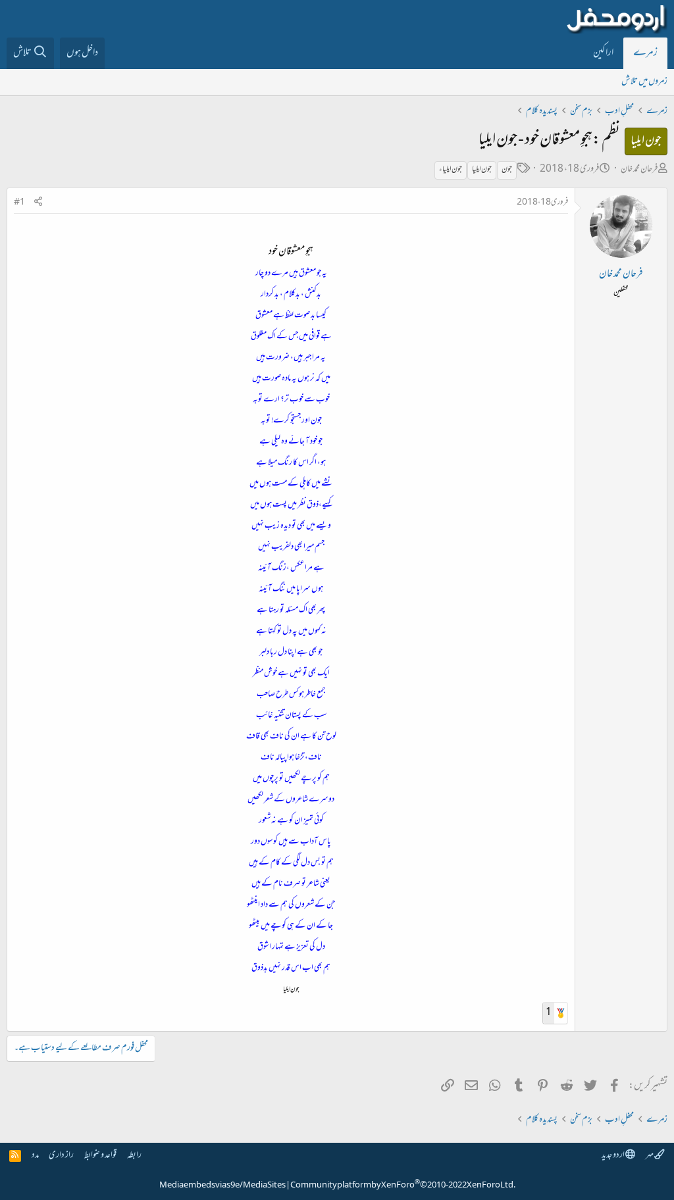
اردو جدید (613, 1155)
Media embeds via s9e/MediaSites (222, 1185)
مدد (35, 1155)
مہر (650, 1155)
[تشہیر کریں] (38, 203)
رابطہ (134, 1155)
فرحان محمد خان (639, 169)
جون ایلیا (482, 170)
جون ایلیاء (450, 170)
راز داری (61, 1155)
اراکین (603, 53)
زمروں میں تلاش (644, 82)
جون (507, 170)
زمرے (645, 53)
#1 (19, 203)
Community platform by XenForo (402, 1185)
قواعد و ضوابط (100, 1155)
